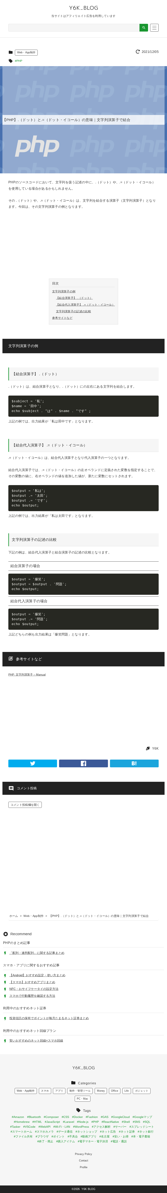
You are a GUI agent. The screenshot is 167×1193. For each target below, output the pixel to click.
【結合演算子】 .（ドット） (74, 298)
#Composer (51, 1116)
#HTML (37, 1121)
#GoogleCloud (120, 1116)
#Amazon (18, 1116)
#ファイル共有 (23, 1136)
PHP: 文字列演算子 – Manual (27, 674)
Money (101, 1090)
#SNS (136, 1121)
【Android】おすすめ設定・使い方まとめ (37, 975)
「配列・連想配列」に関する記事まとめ (36, 953)
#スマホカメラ (44, 1131)
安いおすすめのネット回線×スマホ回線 (36, 1040)
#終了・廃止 (45, 1141)
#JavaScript (52, 1121)
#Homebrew (22, 1121)
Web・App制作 (26, 52)
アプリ (59, 1090)
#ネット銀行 (146, 1131)
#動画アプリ (89, 1136)
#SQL (146, 1121)
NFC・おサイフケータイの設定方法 (33, 989)
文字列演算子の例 (64, 291)
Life (126, 1090)
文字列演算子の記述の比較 (73, 311)
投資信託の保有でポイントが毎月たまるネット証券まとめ (49, 1018)
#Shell (126, 1121)
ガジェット (141, 1090)
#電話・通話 (119, 1141)
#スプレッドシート (142, 1126)
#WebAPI (44, 1126)
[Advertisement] (83, 244)
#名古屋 (104, 1136)
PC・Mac (82, 1098)
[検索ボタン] (144, 28)
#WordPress (81, 1126)
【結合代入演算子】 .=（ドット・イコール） (85, 304)
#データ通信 (65, 1131)
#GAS (104, 1116)
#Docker (77, 1116)
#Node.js (82, 1121)
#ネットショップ (86, 1131)
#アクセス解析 (101, 1126)
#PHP (18, 60)
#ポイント (58, 1136)
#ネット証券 (127, 1131)
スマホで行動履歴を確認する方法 (32, 995)
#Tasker (15, 1126)
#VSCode (29, 1126)
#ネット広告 (108, 1131)
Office (114, 1090)
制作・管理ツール (80, 1090)
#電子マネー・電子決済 (93, 1141)
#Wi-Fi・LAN (61, 1126)
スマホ (45, 1090)
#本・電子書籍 (140, 1136)
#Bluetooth (34, 1116)
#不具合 (73, 1136)
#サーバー (119, 1126)
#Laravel (68, 1121)
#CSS (65, 1116)
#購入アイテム (65, 1141)
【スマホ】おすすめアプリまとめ (32, 982)
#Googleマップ (142, 1116)
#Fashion (92, 1116)
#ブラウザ (42, 1136)
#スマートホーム (21, 1131)
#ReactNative (110, 1121)
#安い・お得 (121, 1136)
